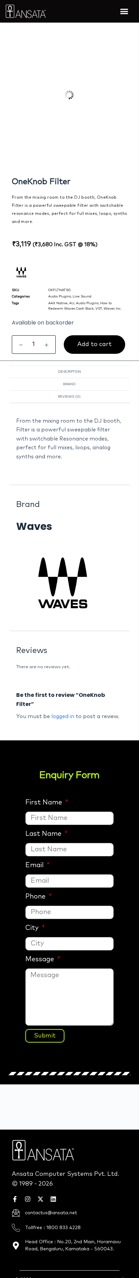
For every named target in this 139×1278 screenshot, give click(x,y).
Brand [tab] (69, 384)
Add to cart (94, 344)
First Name (44, 802)
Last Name (44, 833)
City (32, 928)
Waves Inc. (113, 308)
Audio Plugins (59, 296)
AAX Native (57, 303)
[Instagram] (28, 1199)
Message (40, 959)
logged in (62, 716)
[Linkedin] (53, 1199)
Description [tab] (69, 371)
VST (98, 308)
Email (35, 865)
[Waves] (69, 582)
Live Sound (82, 296)
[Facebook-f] (15, 1199)
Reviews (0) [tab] (69, 396)
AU (71, 303)
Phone (36, 896)
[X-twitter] (40, 1199)
